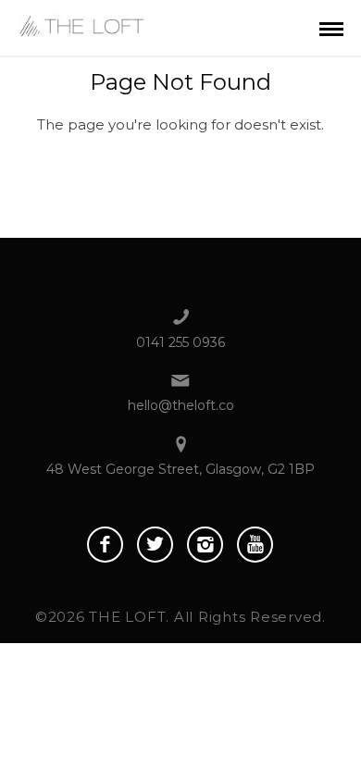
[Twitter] (155, 545)
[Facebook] (105, 545)
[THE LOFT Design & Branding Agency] (82, 23)
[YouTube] (255, 545)
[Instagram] (205, 545)
